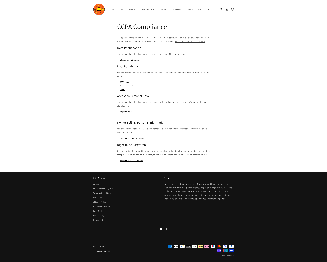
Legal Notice (98, 211)
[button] (134, 9)
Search (96, 184)
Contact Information (101, 206)
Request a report (126, 112)
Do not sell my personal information (133, 138)
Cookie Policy (98, 215)
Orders (122, 89)
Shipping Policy (99, 202)
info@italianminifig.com (103, 188)
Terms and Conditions (102, 193)
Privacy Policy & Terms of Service (190, 41)
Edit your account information (130, 60)
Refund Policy (99, 197)
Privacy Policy (98, 220)
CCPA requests (125, 82)
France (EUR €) (101, 251)
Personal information (127, 86)
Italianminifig (230, 255)
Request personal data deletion (131, 160)
